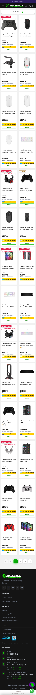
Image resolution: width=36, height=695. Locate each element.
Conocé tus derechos (8, 633)
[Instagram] (8, 587)
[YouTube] (22, 587)
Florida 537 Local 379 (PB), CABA (17, 665)
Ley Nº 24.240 (6, 630)
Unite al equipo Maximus (9, 601)
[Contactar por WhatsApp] (32, 691)
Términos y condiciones (18, 688)
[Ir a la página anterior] (11, 561)
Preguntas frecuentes (9, 617)
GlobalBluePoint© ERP (18, 692)
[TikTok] (17, 587)
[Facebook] (4, 587)
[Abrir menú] (3, 5)
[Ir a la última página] (30, 561)
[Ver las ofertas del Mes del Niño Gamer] (32, 685)
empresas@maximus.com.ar (16, 659)
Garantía (4, 610)
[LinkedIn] (13, 587)
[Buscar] (26, 6)
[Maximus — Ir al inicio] (15, 5)
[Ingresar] (30, 6)
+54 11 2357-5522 (12, 654)
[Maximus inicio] (18, 576)
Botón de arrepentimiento (10, 620)
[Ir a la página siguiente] (25, 561)
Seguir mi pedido (7, 614)
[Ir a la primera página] (6, 561)
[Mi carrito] (33, 6)
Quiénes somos (7, 598)
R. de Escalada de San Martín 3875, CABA (20, 674)
